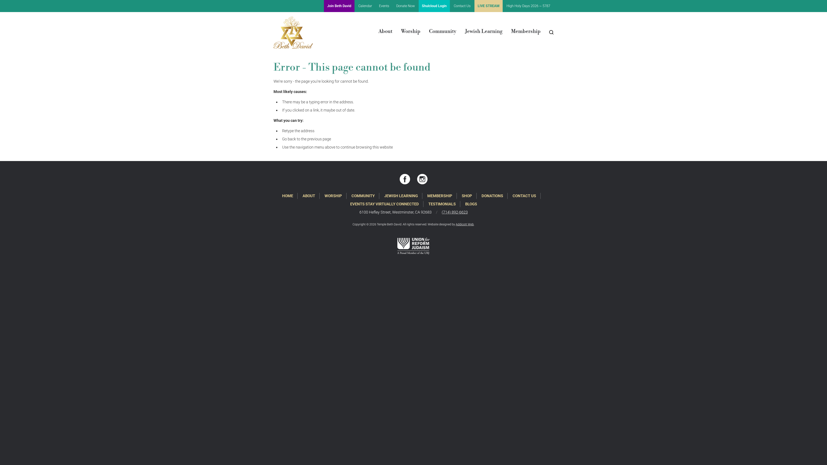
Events (384, 6)
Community (442, 31)
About (385, 31)
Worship (410, 31)
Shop (467, 196)
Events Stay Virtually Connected (384, 204)
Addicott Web (465, 224)
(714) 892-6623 (455, 212)
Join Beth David (339, 6)
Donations (492, 196)
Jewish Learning (483, 31)
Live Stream (488, 6)
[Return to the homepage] (293, 32)
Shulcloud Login (434, 6)
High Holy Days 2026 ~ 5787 (528, 6)
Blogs (471, 204)
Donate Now (405, 6)
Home (287, 196)
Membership (526, 31)
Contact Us (462, 6)
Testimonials (442, 204)
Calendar (365, 6)
